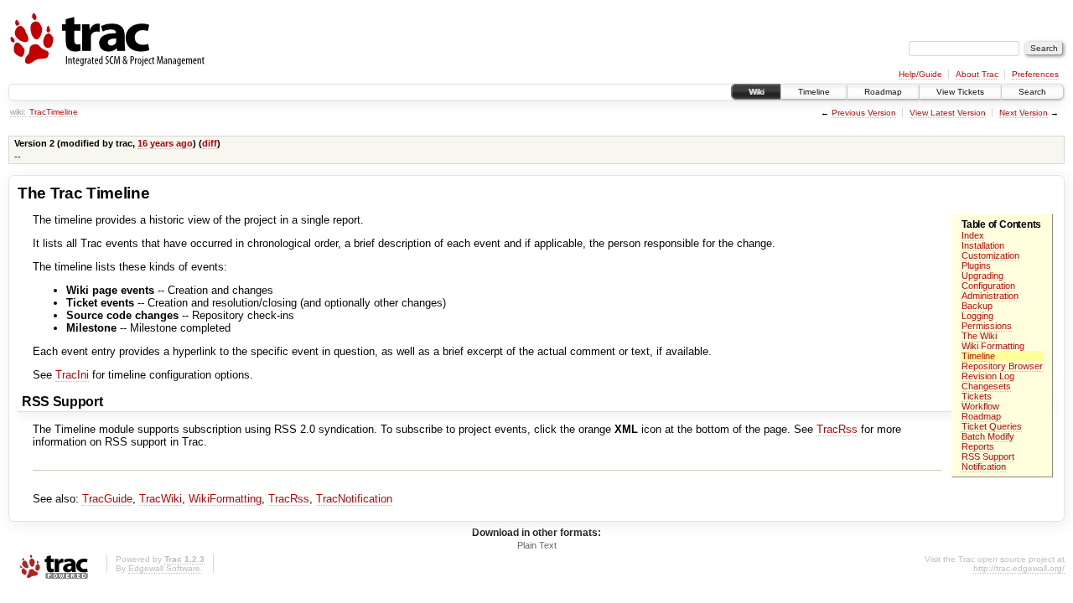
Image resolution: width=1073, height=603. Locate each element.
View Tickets (960, 91)
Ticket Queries (992, 426)
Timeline (814, 91)
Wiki (756, 91)
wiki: (18, 111)
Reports (978, 446)
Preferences (1035, 74)
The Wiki (979, 336)
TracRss (837, 429)
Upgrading (982, 276)
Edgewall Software (164, 568)
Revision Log (988, 376)
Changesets (986, 386)
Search (1032, 91)
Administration (990, 296)
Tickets (977, 396)
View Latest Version (948, 112)
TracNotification (354, 498)
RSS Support (988, 456)
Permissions (987, 326)
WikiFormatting (225, 498)
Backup (977, 306)
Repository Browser (1002, 366)
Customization (990, 255)
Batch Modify (988, 436)
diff (209, 143)
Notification (984, 466)
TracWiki (160, 498)
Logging (977, 316)
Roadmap (883, 91)
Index (973, 235)
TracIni (72, 374)
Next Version (1023, 112)
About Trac (977, 74)
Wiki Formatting (993, 346)
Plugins (976, 265)
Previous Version (864, 112)
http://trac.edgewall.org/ (1019, 568)
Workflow (980, 406)
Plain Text (537, 545)
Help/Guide (920, 74)
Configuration (988, 286)
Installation (983, 245)
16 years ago (165, 143)
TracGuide (107, 498)
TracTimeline (53, 111)
